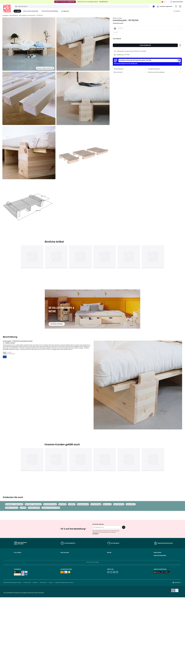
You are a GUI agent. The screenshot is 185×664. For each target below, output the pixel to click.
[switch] (149, 60)
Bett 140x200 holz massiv (50, 504)
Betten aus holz (107, 504)
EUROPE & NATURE (117, 18)
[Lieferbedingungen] (146, 69)
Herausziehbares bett (83, 504)
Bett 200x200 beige (96, 504)
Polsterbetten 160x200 (33, 507)
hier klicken (95, 533)
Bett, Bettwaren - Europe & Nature (14, 504)
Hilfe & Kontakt (17, 552)
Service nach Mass (64, 552)
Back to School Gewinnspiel (30, 11)
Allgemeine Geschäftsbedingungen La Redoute (12, 582)
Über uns (109, 552)
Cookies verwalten (43, 582)
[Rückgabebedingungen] (180, 69)
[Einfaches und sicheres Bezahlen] (180, 72)
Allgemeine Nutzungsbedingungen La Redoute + (64, 582)
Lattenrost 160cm (130, 504)
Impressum (51, 582)
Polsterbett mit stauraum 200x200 (50, 507)
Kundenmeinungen (27, 582)
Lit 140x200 (23, 507)
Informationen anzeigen (92, 562)
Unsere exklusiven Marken (160, 555)
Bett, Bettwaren (14, 15)
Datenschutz (35, 582)
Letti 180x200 (72, 504)
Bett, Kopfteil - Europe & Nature (33, 504)
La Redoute (5, 15)
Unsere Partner (157, 552)
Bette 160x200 (62, 504)
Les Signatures (65, 11)
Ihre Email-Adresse (98, 524)
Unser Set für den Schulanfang (50, 11)
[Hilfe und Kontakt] (146, 72)
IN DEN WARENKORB (145, 45)
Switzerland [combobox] (177, 582)
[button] (180, 6)
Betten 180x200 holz (119, 504)
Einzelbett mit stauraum (11, 507)
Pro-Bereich (177, 11)
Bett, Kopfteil (22, 15)
